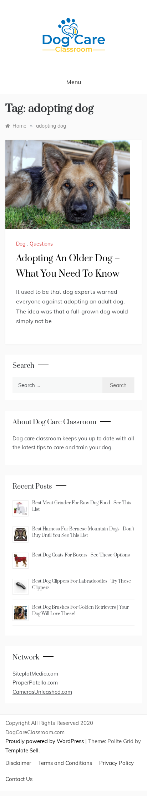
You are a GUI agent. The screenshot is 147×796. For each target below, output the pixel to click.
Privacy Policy (116, 763)
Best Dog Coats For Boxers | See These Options (81, 555)
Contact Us (18, 779)
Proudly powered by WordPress (45, 741)
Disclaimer (18, 763)
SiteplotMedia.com (35, 673)
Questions (41, 244)
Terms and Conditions (65, 763)
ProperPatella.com (35, 682)
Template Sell (22, 750)
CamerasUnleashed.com (42, 691)
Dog (20, 244)
